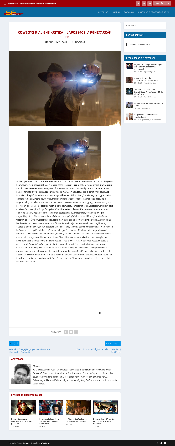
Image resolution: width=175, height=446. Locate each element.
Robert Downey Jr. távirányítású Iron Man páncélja (21, 421)
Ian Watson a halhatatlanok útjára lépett (148, 104)
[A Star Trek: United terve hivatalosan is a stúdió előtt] (129, 80)
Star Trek (153, 83)
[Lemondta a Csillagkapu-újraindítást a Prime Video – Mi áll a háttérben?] (129, 91)
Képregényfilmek (77, 42)
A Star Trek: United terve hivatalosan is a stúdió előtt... (37, 3)
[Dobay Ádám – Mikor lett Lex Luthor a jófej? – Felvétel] (105, 407)
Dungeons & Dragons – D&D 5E (153, 12)
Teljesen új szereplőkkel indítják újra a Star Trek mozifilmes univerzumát (148, 66)
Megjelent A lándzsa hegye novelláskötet (146, 116)
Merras (52, 42)
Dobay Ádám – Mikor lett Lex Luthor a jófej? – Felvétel (104, 421)
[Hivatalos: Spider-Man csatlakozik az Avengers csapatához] (51, 407)
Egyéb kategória (149, 72)
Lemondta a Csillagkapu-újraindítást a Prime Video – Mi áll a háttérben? (148, 91)
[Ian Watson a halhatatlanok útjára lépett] (129, 105)
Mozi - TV (146, 97)
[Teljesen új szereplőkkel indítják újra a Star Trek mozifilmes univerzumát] (129, 66)
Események (147, 108)
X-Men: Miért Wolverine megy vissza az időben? (77, 420)
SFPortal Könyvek (156, 120)
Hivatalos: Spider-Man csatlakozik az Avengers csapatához (49, 421)
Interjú (116, 12)
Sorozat (146, 83)
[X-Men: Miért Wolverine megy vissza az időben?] (78, 407)
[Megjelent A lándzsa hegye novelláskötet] (129, 116)
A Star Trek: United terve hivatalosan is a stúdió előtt (146, 79)
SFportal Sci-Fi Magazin (139, 44)
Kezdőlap (103, 12)
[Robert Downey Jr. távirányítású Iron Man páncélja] (23, 407)
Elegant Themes (23, 443)
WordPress (45, 443)
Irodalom (128, 12)
